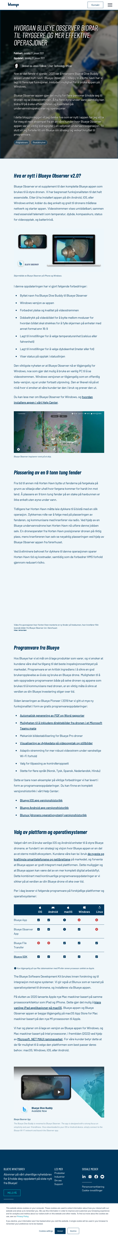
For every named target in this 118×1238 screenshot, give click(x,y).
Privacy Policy (22, 1216)
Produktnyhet (39, 142)
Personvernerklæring (93, 1186)
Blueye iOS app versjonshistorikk (41, 800)
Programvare (22, 142)
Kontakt (95, 4)
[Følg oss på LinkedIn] (84, 1177)
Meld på (12, 1192)
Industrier (59, 1176)
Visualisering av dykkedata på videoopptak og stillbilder (56, 743)
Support (58, 1184)
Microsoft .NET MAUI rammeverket (40, 1039)
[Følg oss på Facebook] (96, 1177)
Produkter (59, 1172)
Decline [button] (73, 1231)
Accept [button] (60, 1231)
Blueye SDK (20, 956)
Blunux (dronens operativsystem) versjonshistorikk (53, 815)
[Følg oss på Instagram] (90, 1177)
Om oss (58, 1180)
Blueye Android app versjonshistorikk (44, 807)
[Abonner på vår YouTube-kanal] (102, 1177)
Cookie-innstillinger (92, 1190)
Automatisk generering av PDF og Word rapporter (52, 715)
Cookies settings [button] (46, 1231)
